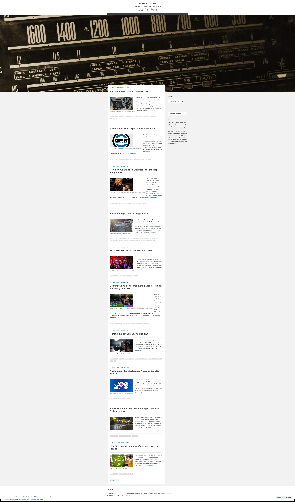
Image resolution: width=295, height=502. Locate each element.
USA (154, 240)
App (111, 116)
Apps (115, 116)
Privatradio (152, 116)
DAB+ (115, 159)
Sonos (143, 240)
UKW (149, 159)
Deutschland (113, 203)
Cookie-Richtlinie (39, 499)
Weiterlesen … (151, 110)
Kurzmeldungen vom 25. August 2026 (129, 334)
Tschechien (113, 118)
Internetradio (137, 238)
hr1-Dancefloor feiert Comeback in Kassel (131, 251)
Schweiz (126, 240)
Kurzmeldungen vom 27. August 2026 (129, 91)
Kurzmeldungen (129, 116)
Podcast (145, 116)
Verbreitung (146, 323)
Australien (121, 116)
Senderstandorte (135, 240)
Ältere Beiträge (114, 480)
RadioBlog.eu (147, 3)
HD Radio (129, 238)
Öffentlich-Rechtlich (124, 203)
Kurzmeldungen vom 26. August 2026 (129, 213)
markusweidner (124, 87)
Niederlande (138, 116)
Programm (137, 159)
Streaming (144, 159)
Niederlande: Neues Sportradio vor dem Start (133, 128)
